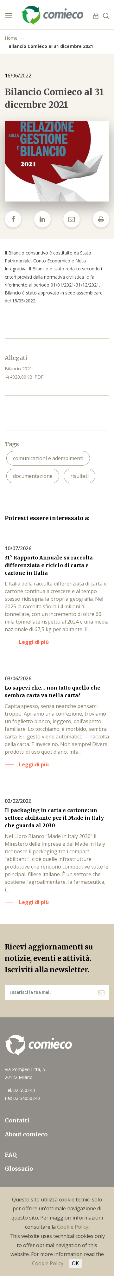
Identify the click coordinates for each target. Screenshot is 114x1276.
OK (75, 1263)
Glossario (19, 1168)
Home (11, 38)
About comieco (26, 1134)
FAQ (11, 1154)
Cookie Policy (72, 1226)
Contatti (17, 1120)
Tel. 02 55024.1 (20, 1090)
